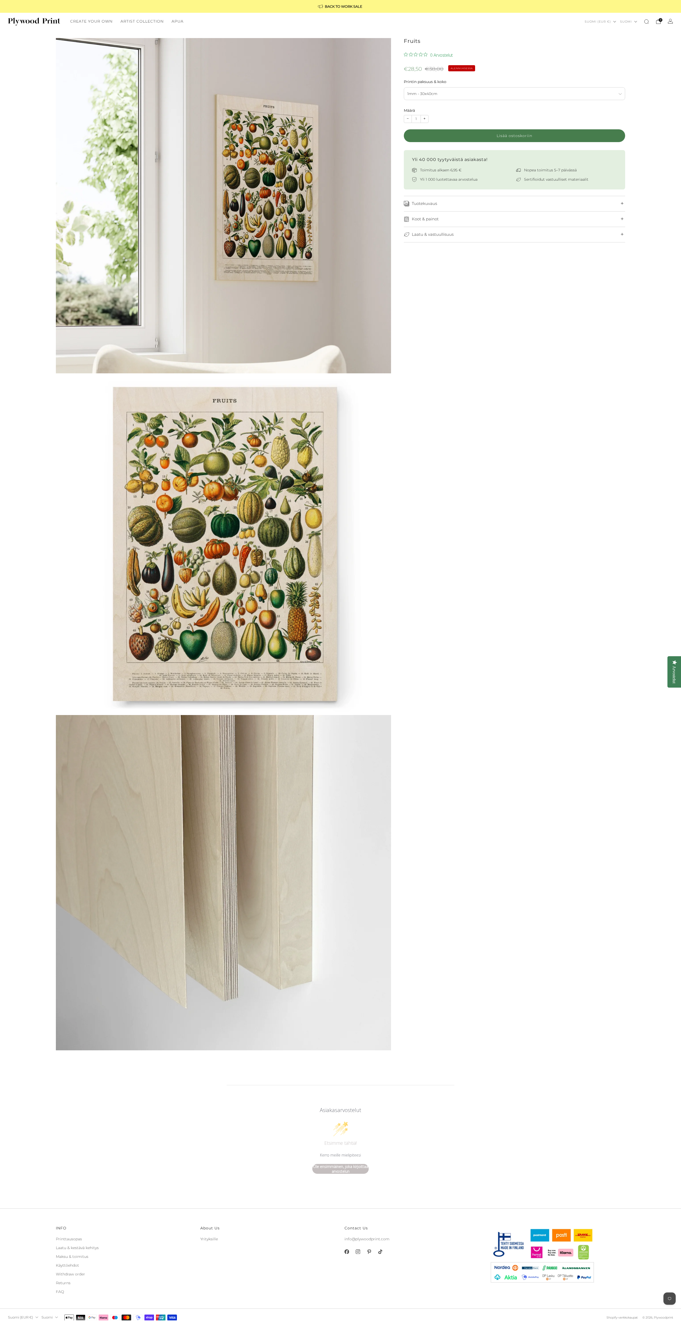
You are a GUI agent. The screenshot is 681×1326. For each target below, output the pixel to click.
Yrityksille (209, 1239)
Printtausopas (69, 1239)
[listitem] (340, 6)
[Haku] (646, 21)
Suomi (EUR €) (598, 21)
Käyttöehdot (67, 1265)
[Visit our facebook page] (346, 1251)
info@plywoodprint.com (366, 1239)
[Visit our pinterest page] (369, 1251)
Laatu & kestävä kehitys (77, 1247)
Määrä (409, 110)
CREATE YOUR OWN (91, 21)
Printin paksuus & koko (425, 81)
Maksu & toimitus (72, 1256)
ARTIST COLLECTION (142, 21)
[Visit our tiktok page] (380, 1251)
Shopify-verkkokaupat (622, 1317)
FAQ (60, 1291)
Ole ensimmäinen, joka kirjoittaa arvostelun (340, 1169)
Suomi (626, 21)
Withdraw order (70, 1274)
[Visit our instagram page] (357, 1251)
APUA (178, 21)
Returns (63, 1282)
